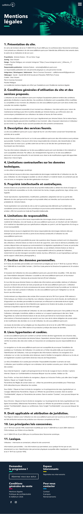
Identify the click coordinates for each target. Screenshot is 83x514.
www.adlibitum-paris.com (39, 50)
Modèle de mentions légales (59, 85)
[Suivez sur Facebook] (11, 502)
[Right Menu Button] (76, 2)
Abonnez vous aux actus (23, 476)
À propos (47, 494)
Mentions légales (16, 491)
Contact (46, 491)
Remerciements (49, 497)
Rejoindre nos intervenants (54, 474)
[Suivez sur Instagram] (16, 502)
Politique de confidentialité (20, 494)
